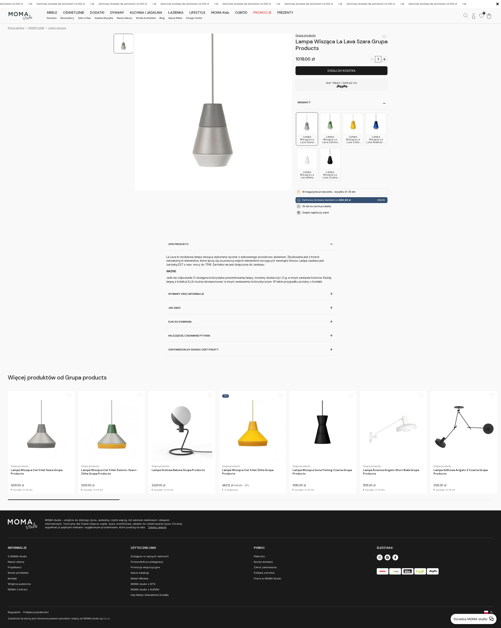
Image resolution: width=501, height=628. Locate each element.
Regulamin (14, 612)
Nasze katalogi (140, 572)
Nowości (52, 18)
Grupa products (306, 35)
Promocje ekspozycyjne (145, 567)
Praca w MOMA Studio (267, 578)
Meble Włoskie (140, 578)
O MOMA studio (17, 556)
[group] (41, 442)
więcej (381, 200)
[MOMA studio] (20, 16)
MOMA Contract (17, 589)
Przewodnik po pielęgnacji (147, 561)
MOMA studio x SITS (143, 583)
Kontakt (12, 578)
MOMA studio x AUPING (145, 589)
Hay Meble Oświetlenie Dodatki (150, 594)
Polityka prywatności (36, 612)
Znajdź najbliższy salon (315, 212)
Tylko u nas (84, 18)
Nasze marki (175, 18)
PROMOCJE (262, 12)
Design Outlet (194, 18)
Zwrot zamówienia (265, 567)
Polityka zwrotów (264, 572)
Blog (162, 18)
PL (491, 612)
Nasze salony (124, 18)
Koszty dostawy (263, 561)
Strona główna (16, 27)
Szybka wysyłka (104, 18)
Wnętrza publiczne (19, 583)
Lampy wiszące (57, 27)
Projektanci (15, 567)
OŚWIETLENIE (36, 27)
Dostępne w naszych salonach (150, 556)
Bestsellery (67, 18)
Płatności (259, 556)
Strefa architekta (146, 18)
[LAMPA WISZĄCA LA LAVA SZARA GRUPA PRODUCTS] (213, 112)
